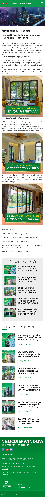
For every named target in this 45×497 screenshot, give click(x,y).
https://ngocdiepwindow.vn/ (18, 251)
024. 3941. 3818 (8, 460)
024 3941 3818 (23, 487)
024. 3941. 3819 (21, 460)
